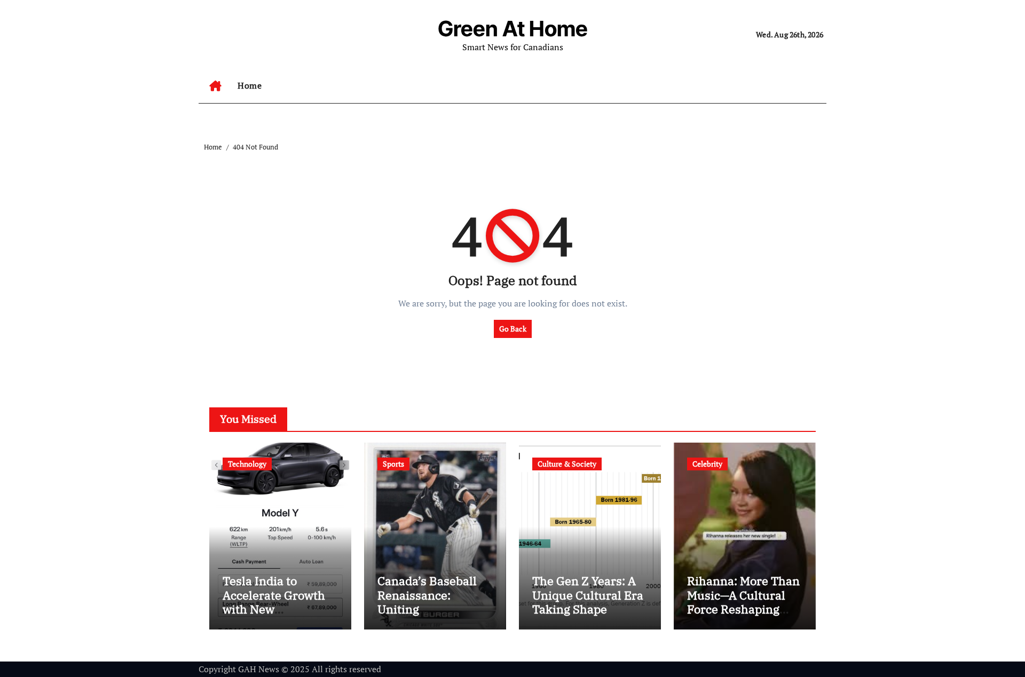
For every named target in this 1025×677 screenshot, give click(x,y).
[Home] (215, 86)
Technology (247, 464)
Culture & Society (567, 464)
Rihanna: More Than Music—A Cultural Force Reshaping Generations (743, 602)
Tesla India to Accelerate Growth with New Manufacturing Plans (274, 609)
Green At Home (513, 28)
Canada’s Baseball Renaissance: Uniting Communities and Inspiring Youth (427, 609)
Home (250, 85)
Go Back (512, 329)
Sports (393, 464)
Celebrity (707, 464)
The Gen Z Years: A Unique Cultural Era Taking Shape (587, 595)
